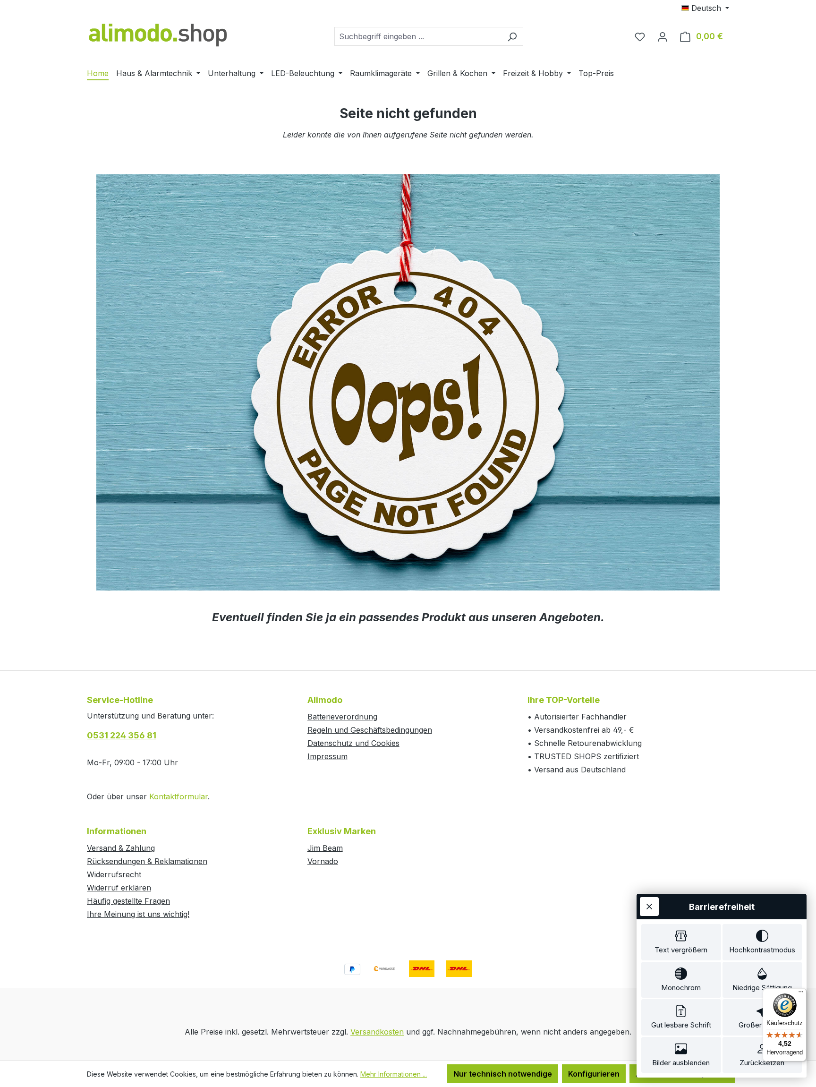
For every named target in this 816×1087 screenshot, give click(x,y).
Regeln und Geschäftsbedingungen (369, 730)
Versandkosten (377, 1031)
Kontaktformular (178, 796)
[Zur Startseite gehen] (158, 34)
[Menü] (801, 994)
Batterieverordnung (342, 716)
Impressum (327, 756)
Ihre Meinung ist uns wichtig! (138, 914)
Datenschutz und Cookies (353, 743)
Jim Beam (325, 848)
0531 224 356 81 (121, 735)
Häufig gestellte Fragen (128, 901)
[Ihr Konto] (662, 36)
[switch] (681, 942)
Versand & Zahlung (121, 848)
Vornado (322, 861)
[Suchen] (512, 36)
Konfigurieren (594, 1073)
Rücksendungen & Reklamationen (147, 861)
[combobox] (418, 36)
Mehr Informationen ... (393, 1074)
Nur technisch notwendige (502, 1073)
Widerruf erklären (119, 887)
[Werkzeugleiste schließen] (649, 906)
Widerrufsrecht (114, 874)
